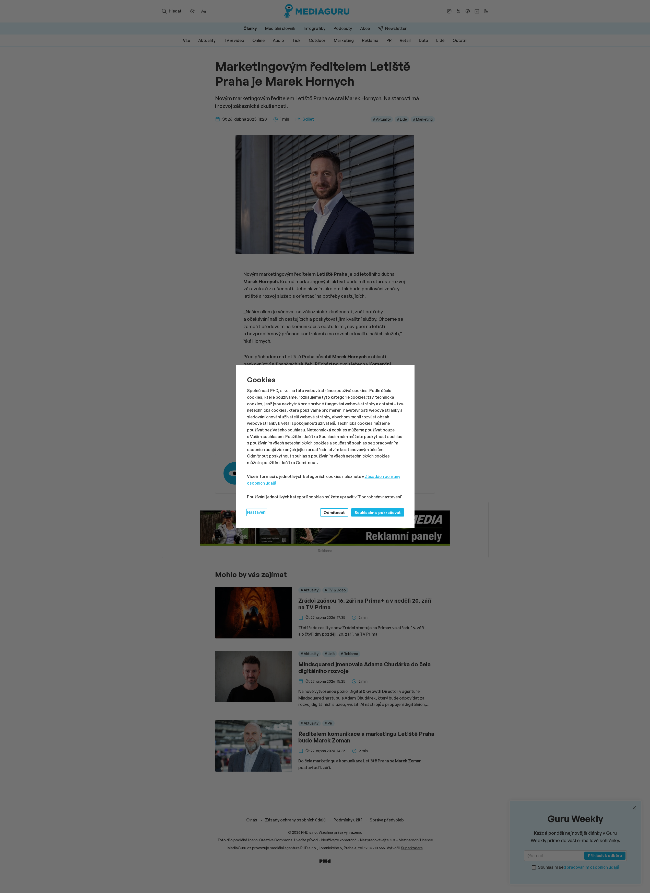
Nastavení (256, 512)
